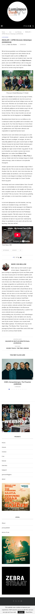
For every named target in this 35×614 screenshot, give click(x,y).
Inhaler (14, 250)
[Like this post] (14, 257)
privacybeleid (6, 527)
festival (4, 461)
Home (3, 32)
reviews (4, 451)
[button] (3, 374)
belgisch (4, 470)
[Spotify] (30, 26)
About (3, 523)
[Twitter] (26, 26)
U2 (20, 250)
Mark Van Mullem (12, 44)
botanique (6, 250)
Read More (29, 612)
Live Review (18, 32)
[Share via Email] (20, 257)
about (3, 479)
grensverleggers (6, 474)
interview (4, 465)
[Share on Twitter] (18, 257)
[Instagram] (28, 26)
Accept (21, 612)
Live (10, 32)
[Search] (33, 26)
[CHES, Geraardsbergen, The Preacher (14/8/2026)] (17, 369)
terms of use (5, 532)
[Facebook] (13, 601)
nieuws (4, 447)
